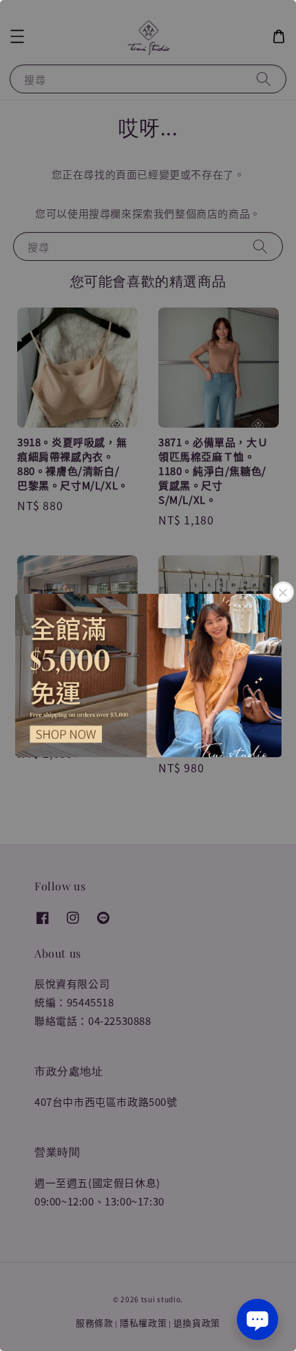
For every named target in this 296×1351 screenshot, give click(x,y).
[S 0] (148, 675)
